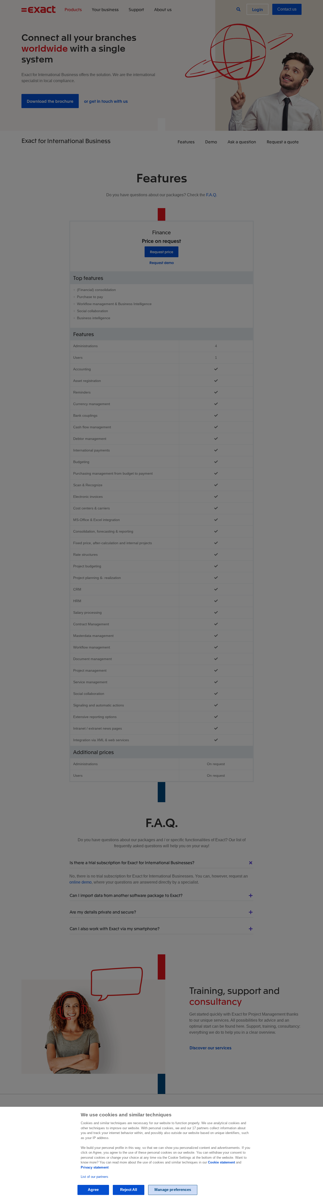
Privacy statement (95, 1167)
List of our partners (94, 1177)
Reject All (128, 1190)
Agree (93, 1190)
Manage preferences (172, 1190)
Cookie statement (221, 1162)
